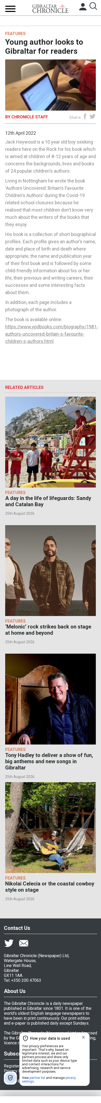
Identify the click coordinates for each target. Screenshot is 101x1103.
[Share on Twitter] (92, 117)
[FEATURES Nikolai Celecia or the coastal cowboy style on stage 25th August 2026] (50, 827)
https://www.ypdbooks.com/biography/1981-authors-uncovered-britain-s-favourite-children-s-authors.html (51, 334)
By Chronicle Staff (26, 116)
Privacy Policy (17, 1070)
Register (11, 1066)
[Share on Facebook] (85, 117)
